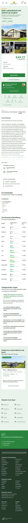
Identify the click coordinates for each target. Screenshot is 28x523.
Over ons (3, 503)
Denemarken (4, 14)
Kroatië (17, 482)
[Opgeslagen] (21, 3)
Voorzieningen (13, 112)
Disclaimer (17, 505)
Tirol (2, 466)
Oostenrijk (18, 484)
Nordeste (17, 468)
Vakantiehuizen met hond (7, 495)
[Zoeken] (6, 3)
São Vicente (18, 459)
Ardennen (3, 461)
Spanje (3, 486)
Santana (17, 475)
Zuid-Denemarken (11, 14)
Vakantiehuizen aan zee (7, 497)
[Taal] (25, 3)
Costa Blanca (4, 462)
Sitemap (3, 508)
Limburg (3, 469)
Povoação (18, 469)
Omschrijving (5, 112)
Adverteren (4, 505)
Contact (3, 507)
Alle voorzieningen (7, 104)
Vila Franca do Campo (20, 471)
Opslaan (10, 21)
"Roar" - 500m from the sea (10, 370)
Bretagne (3, 471)
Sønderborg (17, 14)
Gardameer (4, 464)
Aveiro (16, 462)
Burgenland (4, 468)
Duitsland (17, 481)
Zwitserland (18, 486)
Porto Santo (18, 466)
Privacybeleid (18, 510)
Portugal (17, 488)
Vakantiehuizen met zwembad (9, 494)
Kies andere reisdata (13, 385)
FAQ (16, 503)
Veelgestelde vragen (21, 112)
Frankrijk (3, 482)
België (3, 488)
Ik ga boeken (14, 75)
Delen (5, 21)
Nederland (4, 481)
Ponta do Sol (18, 464)
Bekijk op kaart (8, 18)
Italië (2, 484)
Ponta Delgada (19, 473)
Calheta (17, 461)
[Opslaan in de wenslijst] (23, 358)
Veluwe (3, 459)
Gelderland (4, 473)
